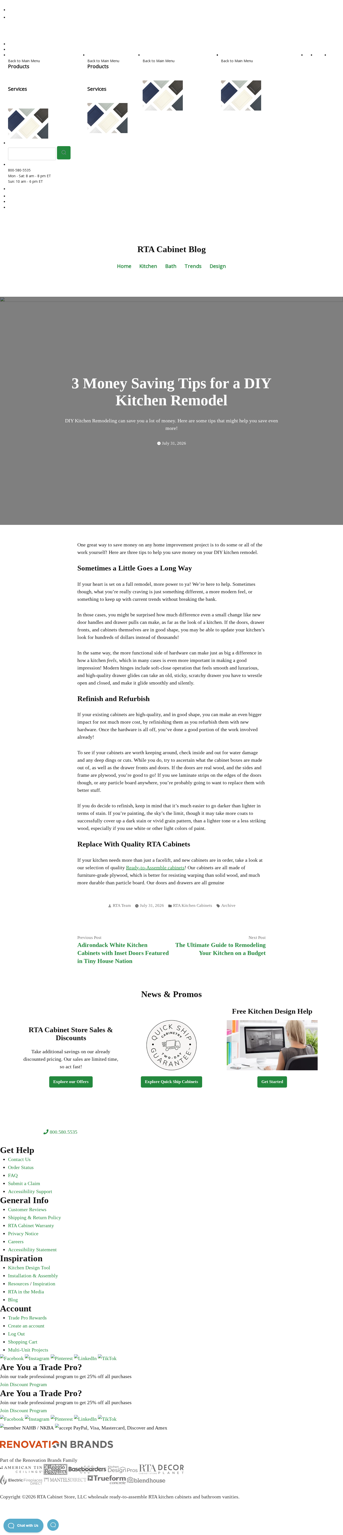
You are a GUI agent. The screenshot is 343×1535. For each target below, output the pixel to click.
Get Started (272, 1081)
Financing (288, 72)
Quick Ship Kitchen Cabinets (45, 77)
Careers (16, 1241)
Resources (229, 55)
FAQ (13, 1175)
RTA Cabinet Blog (171, 249)
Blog (13, 1299)
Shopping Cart (22, 1342)
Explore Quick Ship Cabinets (171, 1081)
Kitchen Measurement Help (59, 94)
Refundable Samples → (68, 123)
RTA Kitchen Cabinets (25, 72)
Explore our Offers (71, 1081)
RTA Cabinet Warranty (31, 1225)
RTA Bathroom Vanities (106, 72)
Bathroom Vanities (102, 55)
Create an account (26, 1325)
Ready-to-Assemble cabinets (155, 867)
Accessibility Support (30, 1191)
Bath (171, 266)
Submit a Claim (24, 1183)
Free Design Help (22, 94)
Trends (193, 266)
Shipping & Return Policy (34, 1217)
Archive (228, 905)
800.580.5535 (62, 1132)
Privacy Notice (23, 1233)
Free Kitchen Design (24, 201)
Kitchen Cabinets (21, 55)
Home (124, 266)
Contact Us (19, 1159)
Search (13, 49)
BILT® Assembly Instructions (244, 66)
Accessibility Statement (32, 1249)
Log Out (16, 1333)
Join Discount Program (23, 1384)
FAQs (273, 66)
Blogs (284, 66)
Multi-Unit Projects (28, 1350)
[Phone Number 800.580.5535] (11, 10)
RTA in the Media (26, 1291)
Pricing (226, 77)
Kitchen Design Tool (24, 100)
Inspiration (44, 1283)
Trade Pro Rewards (27, 1317)
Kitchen (148, 266)
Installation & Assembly (33, 1275)
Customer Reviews (27, 1209)
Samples (322, 55)
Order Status (21, 1167)
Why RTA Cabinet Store (261, 72)
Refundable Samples (24, 207)
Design (218, 266)
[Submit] (64, 152)
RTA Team (122, 905)
